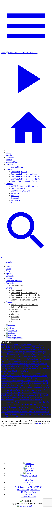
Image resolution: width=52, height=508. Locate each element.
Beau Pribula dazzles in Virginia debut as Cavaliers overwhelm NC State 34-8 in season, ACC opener (22, 345)
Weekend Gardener (14, 162)
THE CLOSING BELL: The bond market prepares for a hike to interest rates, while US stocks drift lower (25, 387)
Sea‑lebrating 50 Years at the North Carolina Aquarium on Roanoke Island (24, 376)
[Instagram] (11, 330)
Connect (9, 183)
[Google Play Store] (14, 337)
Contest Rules (17, 167)
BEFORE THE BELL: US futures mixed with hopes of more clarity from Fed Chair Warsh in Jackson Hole (25, 406)
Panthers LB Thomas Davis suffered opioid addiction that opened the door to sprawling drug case (22, 399)
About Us (15, 195)
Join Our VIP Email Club (20, 190)
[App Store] (11, 335)
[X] (10, 328)
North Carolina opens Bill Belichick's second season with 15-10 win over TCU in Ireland (25, 361)
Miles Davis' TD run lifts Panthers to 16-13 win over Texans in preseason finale (26, 370)
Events (9, 169)
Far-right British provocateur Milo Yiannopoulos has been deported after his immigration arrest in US (25, 356)
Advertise (15, 193)
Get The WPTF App (19, 188)
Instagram (15, 200)
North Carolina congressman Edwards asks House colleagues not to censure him (25, 410)
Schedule (10, 157)
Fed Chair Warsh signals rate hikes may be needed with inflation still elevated (25, 394)
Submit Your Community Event (24, 181)
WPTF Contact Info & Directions (24, 186)
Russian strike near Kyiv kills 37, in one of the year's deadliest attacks (25, 367)
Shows (9, 159)
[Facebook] (11, 325)
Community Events (19, 171)
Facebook (15, 198)
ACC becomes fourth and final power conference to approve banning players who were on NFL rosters (26, 414)
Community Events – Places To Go (25, 179)
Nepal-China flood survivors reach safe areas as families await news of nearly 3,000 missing (24, 364)
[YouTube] (10, 333)
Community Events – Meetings (24, 174)
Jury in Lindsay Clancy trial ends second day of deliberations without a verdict (24, 384)
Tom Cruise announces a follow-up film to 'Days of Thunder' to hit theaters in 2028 (25, 349)
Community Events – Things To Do (25, 176)
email (38, 423)
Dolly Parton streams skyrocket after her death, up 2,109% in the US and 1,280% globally (25, 391)
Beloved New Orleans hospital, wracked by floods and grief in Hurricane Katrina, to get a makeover (25, 380)
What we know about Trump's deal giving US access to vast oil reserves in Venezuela (23, 352)
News (8, 152)
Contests (10, 164)
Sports (9, 155)
